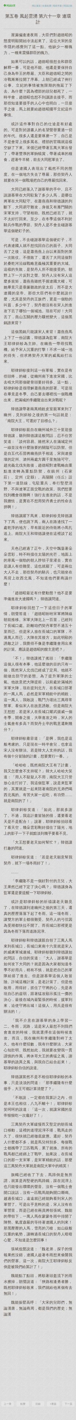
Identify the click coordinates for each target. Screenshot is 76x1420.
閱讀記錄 (67, 5)
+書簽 (53, 1403)
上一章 (7, 1403)
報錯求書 (57, 5)
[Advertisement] (38, 1358)
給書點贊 (46, 5)
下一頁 (68, 1403)
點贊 (22, 1403)
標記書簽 (36, 5)
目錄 (38, 1403)
